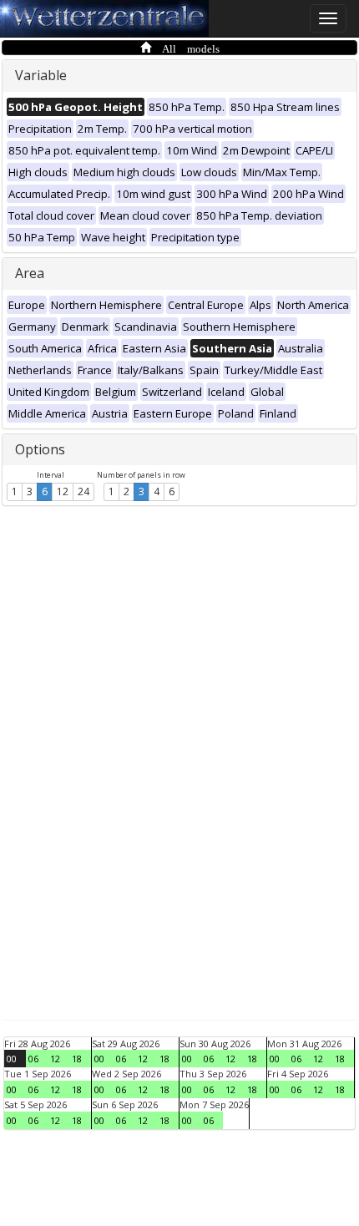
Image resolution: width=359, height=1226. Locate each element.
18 (77, 1058)
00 (12, 1058)
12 (62, 491)
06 (33, 1058)
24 (83, 491)
